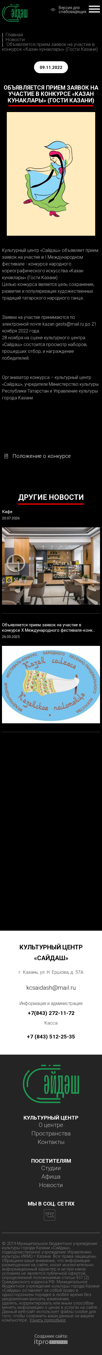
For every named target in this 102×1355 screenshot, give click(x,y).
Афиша (51, 1176)
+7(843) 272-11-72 (51, 1013)
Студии (51, 1168)
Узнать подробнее (47, 1320)
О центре (51, 1125)
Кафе (7, 511)
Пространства (51, 1133)
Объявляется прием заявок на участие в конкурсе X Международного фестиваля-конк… (48, 627)
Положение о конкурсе (41, 456)
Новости (15, 39)
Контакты (51, 1142)
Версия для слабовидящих (72, 10)
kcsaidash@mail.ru (51, 987)
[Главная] (14, 13)
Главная (14, 34)
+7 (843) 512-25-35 (51, 1036)
